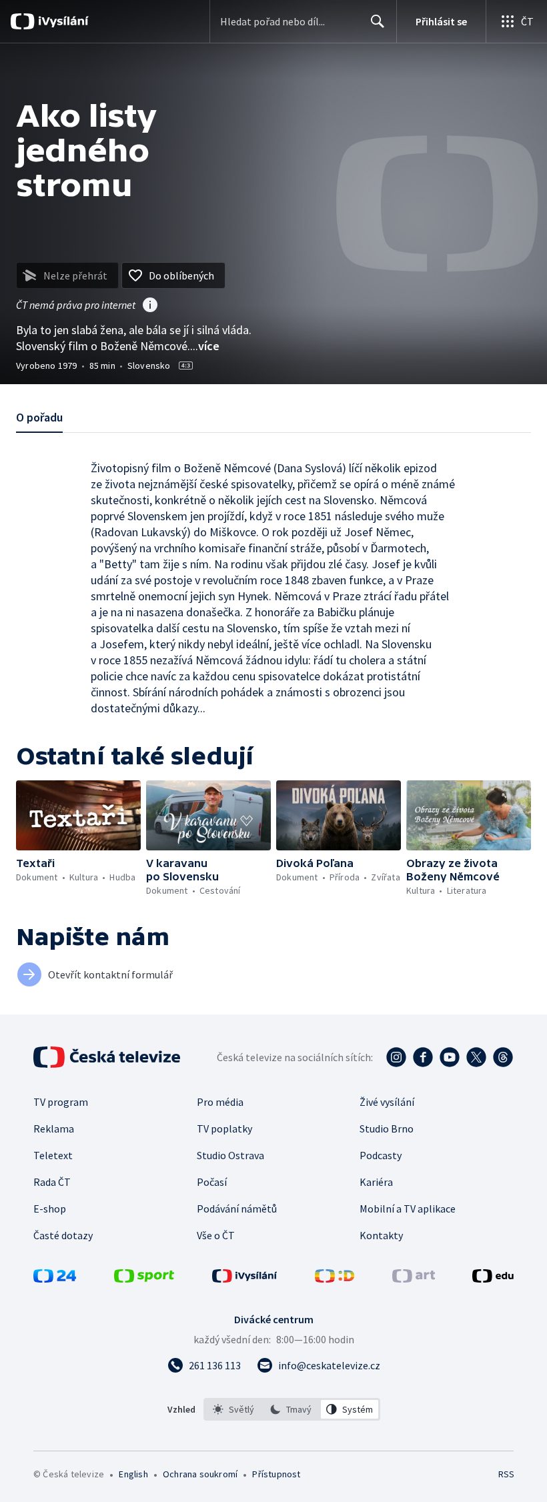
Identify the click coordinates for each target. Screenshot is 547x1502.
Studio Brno (387, 1128)
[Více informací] (150, 306)
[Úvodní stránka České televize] (108, 1057)
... (204, 345)
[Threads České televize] (503, 1057)
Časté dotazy (63, 1235)
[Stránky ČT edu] (493, 1278)
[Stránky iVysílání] (245, 1278)
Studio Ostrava (230, 1155)
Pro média (220, 1101)
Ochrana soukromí (200, 1474)
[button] (78, 815)
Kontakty (381, 1235)
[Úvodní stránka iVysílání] (62, 21)
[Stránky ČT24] (54, 1278)
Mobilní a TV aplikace (408, 1208)
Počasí (212, 1182)
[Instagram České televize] (396, 1057)
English (133, 1474)
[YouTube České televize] (449, 1057)
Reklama (53, 1128)
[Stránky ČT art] (413, 1278)
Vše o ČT (216, 1235)
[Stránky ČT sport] (144, 1278)
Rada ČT (52, 1182)
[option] (233, 1409)
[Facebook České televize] (423, 1057)
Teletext (53, 1155)
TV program (60, 1101)
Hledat (377, 21)
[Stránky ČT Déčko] (334, 1278)
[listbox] (291, 1409)
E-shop (49, 1208)
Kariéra (376, 1182)
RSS (506, 1474)
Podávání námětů (237, 1208)
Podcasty (381, 1155)
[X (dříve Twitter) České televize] (476, 1057)
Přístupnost (276, 1474)
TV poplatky (224, 1128)
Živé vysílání (387, 1101)
